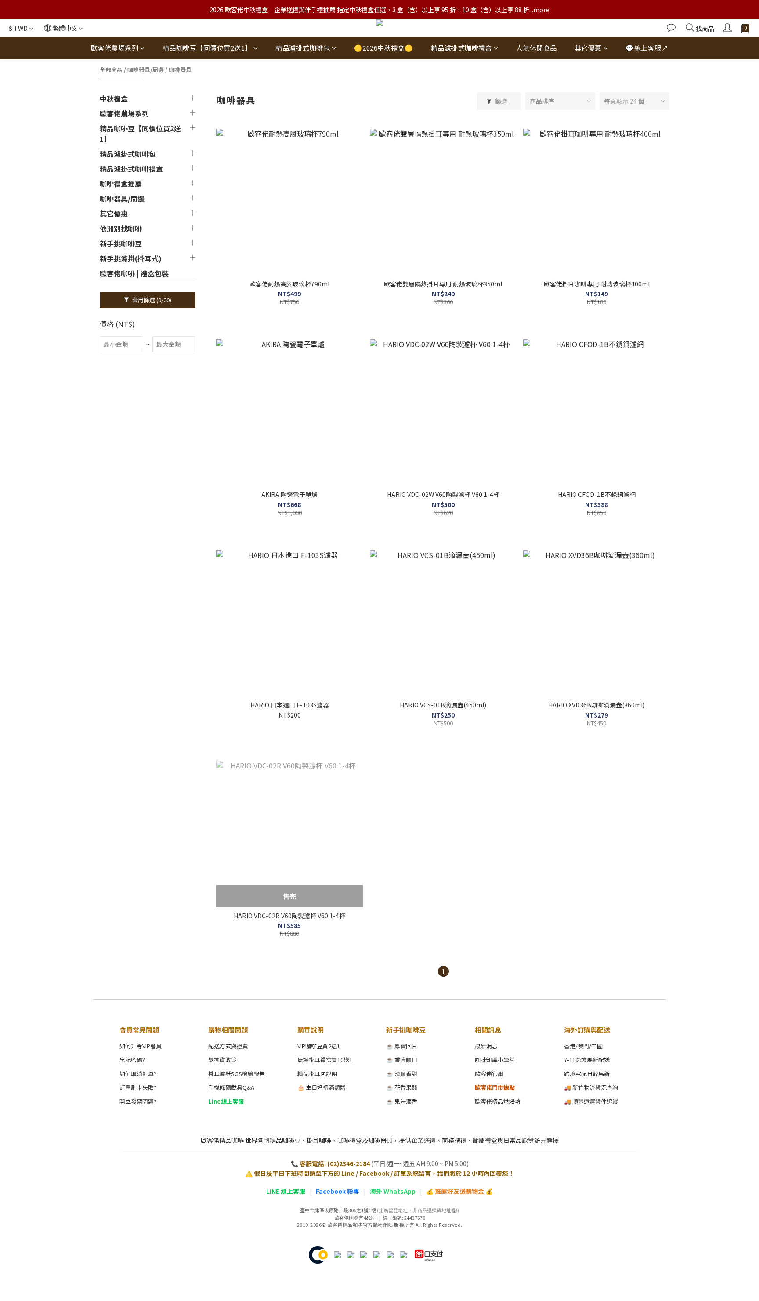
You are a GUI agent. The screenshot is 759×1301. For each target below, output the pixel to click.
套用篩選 (151, 300)
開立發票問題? (137, 1101)
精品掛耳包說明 (317, 1073)
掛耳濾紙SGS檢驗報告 (236, 1073)
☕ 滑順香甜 (401, 1073)
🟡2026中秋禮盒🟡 (383, 47)
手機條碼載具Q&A (231, 1087)
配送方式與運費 (228, 1046)
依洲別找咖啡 (121, 228)
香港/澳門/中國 (583, 1046)
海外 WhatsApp (393, 1191)
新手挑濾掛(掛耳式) (131, 258)
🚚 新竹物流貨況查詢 (591, 1087)
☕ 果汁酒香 (401, 1101)
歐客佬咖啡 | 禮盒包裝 (134, 273)
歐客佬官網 (489, 1073)
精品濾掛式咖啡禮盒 (461, 47)
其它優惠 (588, 47)
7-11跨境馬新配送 (587, 1059)
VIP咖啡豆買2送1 (318, 1046)
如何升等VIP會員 (140, 1046)
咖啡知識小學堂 (495, 1059)
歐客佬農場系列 (115, 47)
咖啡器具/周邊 (145, 69)
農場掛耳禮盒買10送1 (324, 1059)
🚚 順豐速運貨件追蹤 (591, 1101)
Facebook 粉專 (337, 1191)
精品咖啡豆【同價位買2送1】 (207, 47)
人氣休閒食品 (536, 47)
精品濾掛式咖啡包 (302, 47)
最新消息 (486, 1046)
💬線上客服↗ (646, 47)
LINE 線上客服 (285, 1191)
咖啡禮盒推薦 (121, 183)
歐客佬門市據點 (495, 1087)
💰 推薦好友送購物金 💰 (459, 1191)
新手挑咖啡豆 (121, 243)
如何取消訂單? (137, 1073)
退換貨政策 (222, 1059)
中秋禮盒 (114, 98)
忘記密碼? (132, 1059)
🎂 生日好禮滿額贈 (321, 1087)
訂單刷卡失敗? (137, 1087)
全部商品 (111, 69)
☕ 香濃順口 (401, 1059)
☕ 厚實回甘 (401, 1046)
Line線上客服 (226, 1101)
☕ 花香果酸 (401, 1087)
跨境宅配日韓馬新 (587, 1073)
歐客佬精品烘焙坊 (497, 1101)
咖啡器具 (180, 69)
